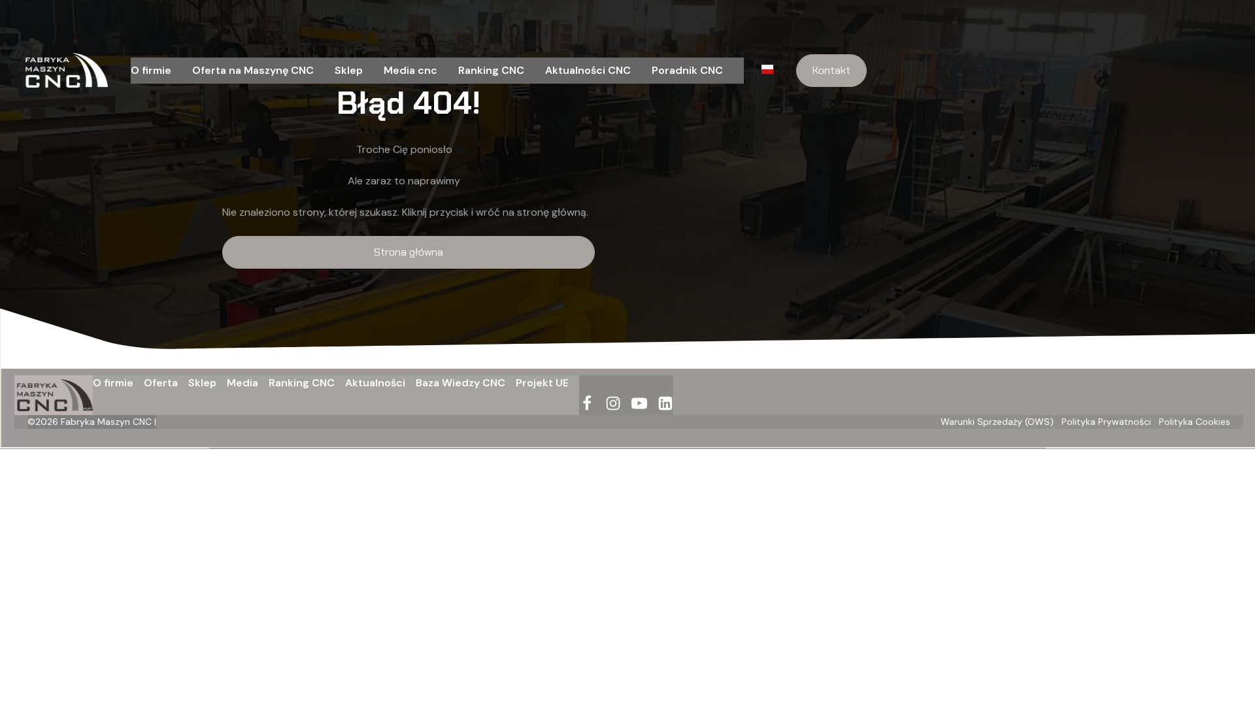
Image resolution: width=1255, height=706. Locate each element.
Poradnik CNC (687, 70)
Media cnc (410, 70)
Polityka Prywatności (1106, 422)
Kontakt (831, 70)
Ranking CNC (491, 70)
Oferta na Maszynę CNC (253, 70)
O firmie (151, 70)
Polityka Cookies (1194, 422)
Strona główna (408, 252)
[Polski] (771, 70)
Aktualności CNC (588, 70)
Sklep (349, 70)
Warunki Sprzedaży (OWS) (997, 422)
